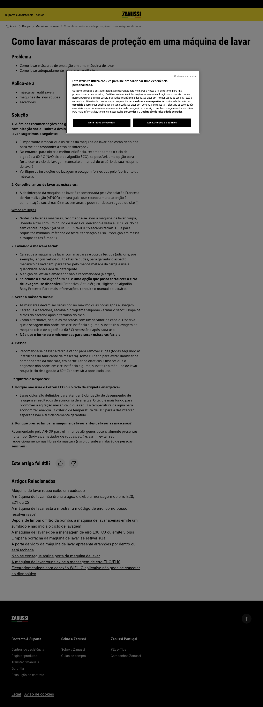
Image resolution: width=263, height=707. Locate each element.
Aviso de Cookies (126, 111)
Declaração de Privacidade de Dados (161, 111)
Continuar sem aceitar (185, 76)
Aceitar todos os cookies (162, 122)
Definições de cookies (101, 122)
